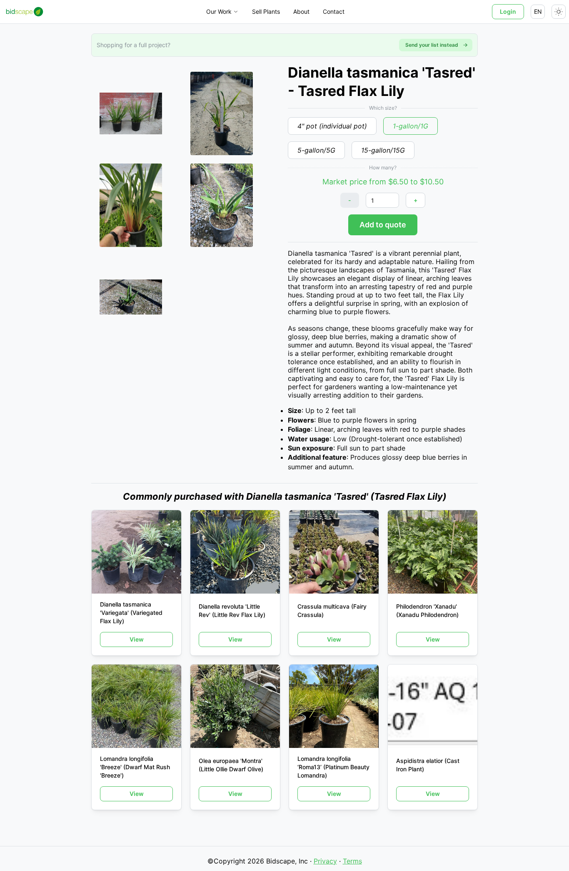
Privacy (325, 861)
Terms (352, 861)
